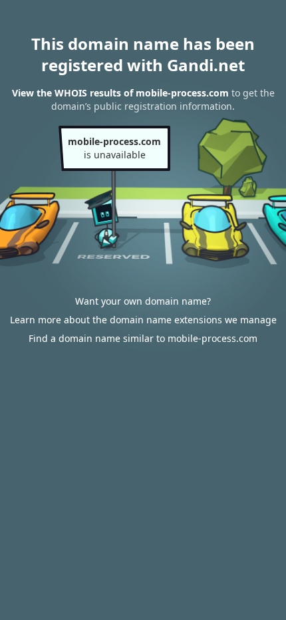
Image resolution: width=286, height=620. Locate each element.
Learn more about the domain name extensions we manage (143, 319)
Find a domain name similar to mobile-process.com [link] (143, 338)
